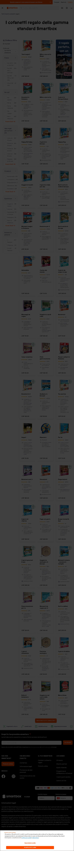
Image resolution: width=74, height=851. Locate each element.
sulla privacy (35, 838)
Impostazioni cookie (30, 843)
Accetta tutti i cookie (30, 847)
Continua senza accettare (10, 832)
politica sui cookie (26, 838)
